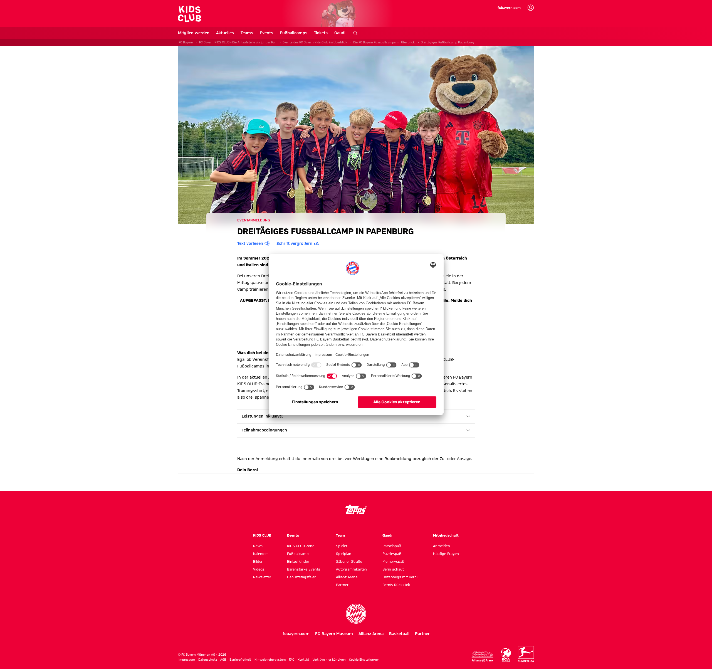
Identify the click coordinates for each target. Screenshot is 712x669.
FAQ (291, 659)
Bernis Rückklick (396, 585)
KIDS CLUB (262, 535)
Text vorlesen (250, 243)
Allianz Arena (346, 577)
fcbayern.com (509, 7)
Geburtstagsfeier (301, 577)
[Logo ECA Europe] (506, 655)
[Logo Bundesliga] (526, 654)
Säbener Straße (349, 561)
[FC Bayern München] (356, 614)
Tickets (321, 33)
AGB (223, 659)
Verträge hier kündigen (329, 659)
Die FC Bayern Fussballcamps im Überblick (384, 42)
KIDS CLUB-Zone (300, 546)
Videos (258, 569)
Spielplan (343, 554)
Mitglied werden (193, 33)
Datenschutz (207, 659)
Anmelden (441, 546)
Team (340, 535)
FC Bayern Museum (334, 633)
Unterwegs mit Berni (399, 577)
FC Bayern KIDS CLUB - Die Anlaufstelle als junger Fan (237, 42)
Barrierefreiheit (240, 659)
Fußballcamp (298, 554)
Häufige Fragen (446, 554)
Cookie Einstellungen (364, 659)
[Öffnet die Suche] (355, 33)
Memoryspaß (393, 561)
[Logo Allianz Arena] (482, 656)
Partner (342, 585)
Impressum (187, 659)
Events (266, 33)
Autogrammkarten (351, 569)
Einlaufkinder (298, 561)
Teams (247, 33)
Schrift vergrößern (294, 243)
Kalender (260, 554)
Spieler (341, 546)
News (258, 546)
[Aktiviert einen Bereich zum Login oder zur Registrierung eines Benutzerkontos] (530, 7)
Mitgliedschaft (446, 535)
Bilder (258, 561)
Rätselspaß (391, 546)
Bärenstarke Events (303, 569)
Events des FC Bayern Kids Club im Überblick (315, 42)
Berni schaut (393, 569)
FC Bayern (186, 42)
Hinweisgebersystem (270, 659)
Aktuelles (225, 33)
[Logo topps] (356, 509)
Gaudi (339, 33)
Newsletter (262, 577)
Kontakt (303, 659)
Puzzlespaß (391, 554)
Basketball (399, 633)
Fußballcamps (293, 33)
